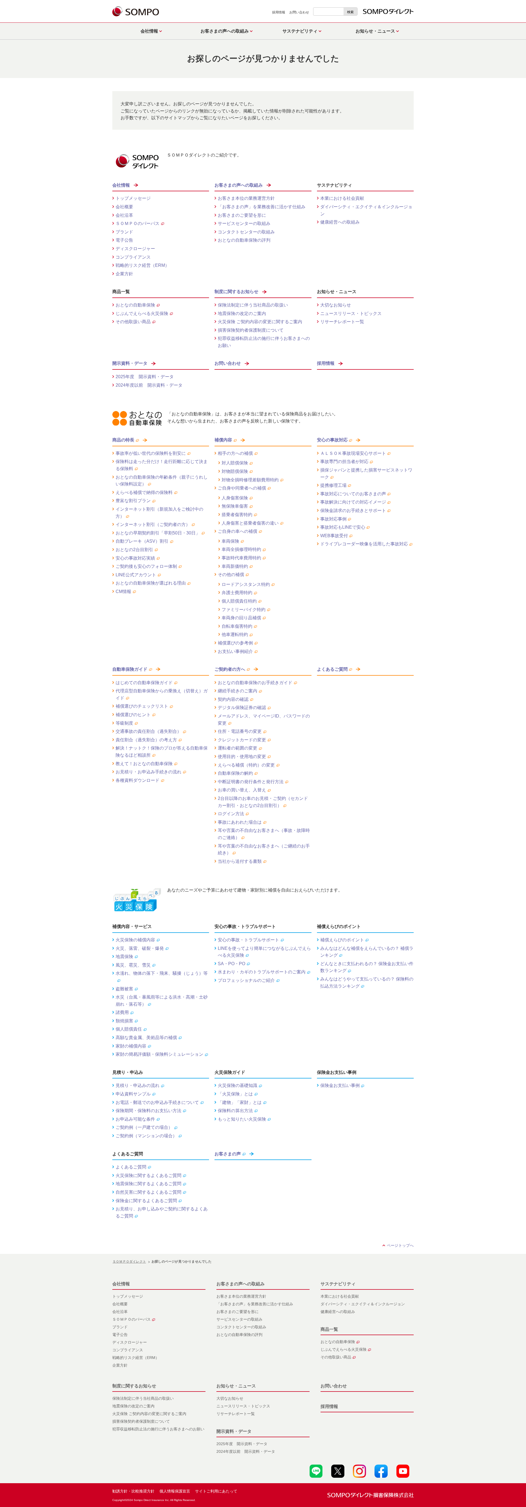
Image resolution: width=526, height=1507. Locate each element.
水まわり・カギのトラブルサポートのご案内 (261, 972)
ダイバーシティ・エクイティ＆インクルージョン (366, 210)
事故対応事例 (333, 519)
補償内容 (223, 440)
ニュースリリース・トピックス (351, 313)
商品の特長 (123, 440)
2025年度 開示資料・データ (145, 376)
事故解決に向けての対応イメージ (353, 502)
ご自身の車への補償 (237, 531)
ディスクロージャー (135, 248)
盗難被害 (124, 989)
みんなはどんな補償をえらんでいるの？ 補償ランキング (366, 952)
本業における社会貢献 (342, 198)
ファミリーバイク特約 (243, 609)
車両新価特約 (235, 566)
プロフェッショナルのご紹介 (246, 980)
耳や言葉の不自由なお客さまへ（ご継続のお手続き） (264, 849)
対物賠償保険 (235, 471)
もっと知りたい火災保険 (242, 1119)
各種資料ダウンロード (137, 780)
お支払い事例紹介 (235, 651)
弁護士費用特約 (237, 592)
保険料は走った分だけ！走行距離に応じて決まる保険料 (162, 465)
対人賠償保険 (235, 463)
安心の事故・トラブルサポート (248, 940)
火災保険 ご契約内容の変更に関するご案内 (260, 321)
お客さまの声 (228, 1154)
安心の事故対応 (332, 440)
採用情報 (278, 12)
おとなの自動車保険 (135, 305)
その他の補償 (231, 574)
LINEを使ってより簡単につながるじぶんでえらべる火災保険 (264, 952)
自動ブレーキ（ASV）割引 (142, 541)
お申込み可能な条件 (135, 1119)
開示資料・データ (129, 363)
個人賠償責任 (129, 1029)
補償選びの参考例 (235, 643)
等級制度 (124, 723)
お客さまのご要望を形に (242, 215)
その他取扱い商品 (133, 321)
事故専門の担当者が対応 (344, 461)
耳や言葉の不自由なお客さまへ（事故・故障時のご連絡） (264, 834)
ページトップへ (400, 1245)
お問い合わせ (299, 12)
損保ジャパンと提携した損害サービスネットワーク (366, 473)
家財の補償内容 (131, 1046)
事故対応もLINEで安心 (342, 527)
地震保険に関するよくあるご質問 (148, 1183)
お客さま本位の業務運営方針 (246, 198)
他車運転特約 (235, 634)
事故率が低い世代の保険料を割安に (151, 453)
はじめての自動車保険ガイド (144, 682)
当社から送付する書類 (240, 861)
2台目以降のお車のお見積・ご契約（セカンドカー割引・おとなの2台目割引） (263, 802)
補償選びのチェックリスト (142, 706)
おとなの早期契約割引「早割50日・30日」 (158, 533)
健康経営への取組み (340, 222)
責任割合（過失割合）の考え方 (146, 739)
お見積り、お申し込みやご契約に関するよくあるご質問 (162, 1212)
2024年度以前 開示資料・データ (149, 385)
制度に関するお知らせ (236, 291)
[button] (150, 31)
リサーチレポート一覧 (342, 321)
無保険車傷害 (235, 506)
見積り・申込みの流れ (137, 1085)
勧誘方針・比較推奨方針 (133, 1491)
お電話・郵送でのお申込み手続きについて (157, 1102)
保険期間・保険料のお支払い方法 (148, 1110)
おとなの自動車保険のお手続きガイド (255, 682)
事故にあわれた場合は (240, 822)
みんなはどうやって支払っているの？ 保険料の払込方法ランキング (366, 982)
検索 (350, 12)
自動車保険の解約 (235, 773)
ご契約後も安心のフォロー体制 (146, 566)
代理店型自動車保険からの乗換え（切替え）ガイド (162, 694)
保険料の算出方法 (235, 1110)
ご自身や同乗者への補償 (242, 488)
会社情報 (121, 185)
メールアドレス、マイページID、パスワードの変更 (264, 719)
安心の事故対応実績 (135, 558)
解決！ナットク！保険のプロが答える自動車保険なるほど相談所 (162, 751)
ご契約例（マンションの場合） (146, 1135)
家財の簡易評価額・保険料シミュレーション (159, 1054)
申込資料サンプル (133, 1094)
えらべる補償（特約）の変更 (246, 765)
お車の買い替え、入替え (242, 790)
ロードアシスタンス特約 (246, 584)
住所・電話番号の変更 (240, 731)
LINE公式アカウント (136, 574)
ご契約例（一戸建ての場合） (144, 1127)
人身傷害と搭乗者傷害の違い (250, 523)
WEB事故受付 (334, 535)
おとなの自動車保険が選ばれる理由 (151, 583)
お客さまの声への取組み (239, 185)
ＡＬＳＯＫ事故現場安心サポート (353, 453)
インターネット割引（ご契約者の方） (153, 524)
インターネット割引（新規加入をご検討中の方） (159, 513)
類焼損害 (124, 1021)
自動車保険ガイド (129, 669)
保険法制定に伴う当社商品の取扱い (253, 305)
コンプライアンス (133, 257)
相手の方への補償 (235, 453)
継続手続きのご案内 (237, 691)
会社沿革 (124, 215)
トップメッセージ (133, 198)
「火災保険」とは (235, 1094)
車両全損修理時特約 (241, 549)
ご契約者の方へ (230, 669)
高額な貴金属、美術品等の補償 (146, 1037)
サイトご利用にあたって (216, 1491)
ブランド (124, 232)
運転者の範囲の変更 (237, 748)
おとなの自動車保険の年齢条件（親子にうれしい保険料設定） (162, 481)
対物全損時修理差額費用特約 (250, 480)
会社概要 (124, 206)
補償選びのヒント (133, 714)
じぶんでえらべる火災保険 (142, 313)
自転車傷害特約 (237, 626)
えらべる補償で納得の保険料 (144, 492)
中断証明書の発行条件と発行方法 (251, 781)
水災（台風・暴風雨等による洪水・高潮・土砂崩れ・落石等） (162, 1000)
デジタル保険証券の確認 (242, 707)
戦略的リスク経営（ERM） (142, 265)
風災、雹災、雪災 (133, 965)
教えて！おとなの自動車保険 (144, 763)
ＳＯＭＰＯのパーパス (137, 223)
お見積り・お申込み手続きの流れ (148, 772)
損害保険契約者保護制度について (251, 330)
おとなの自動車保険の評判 (244, 240)
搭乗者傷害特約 (237, 514)
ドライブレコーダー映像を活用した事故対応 (364, 544)
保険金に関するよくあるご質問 (146, 1200)
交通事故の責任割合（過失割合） (148, 731)
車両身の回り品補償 (241, 617)
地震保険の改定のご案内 (242, 313)
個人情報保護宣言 (174, 1491)
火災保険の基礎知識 (237, 1085)
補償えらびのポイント (342, 940)
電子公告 (124, 240)
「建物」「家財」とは (240, 1102)
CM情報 (123, 591)
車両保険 (230, 541)
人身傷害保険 (235, 498)
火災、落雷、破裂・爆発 (140, 948)
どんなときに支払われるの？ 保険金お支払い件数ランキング (366, 967)
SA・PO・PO (231, 963)
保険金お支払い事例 (340, 1085)
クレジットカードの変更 (242, 739)
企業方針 (124, 273)
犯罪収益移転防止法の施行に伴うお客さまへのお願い (264, 342)
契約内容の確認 (233, 699)
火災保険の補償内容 (135, 940)
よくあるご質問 (332, 669)
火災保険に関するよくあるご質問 (148, 1175)
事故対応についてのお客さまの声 (353, 493)
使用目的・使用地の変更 (242, 756)
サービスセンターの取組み (244, 223)
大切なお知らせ (335, 305)
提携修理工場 (333, 485)
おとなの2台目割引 (134, 549)
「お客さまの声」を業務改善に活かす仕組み (261, 206)
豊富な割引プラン (133, 500)
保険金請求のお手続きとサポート (353, 510)
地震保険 (124, 956)
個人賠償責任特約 (239, 601)
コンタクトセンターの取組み (246, 232)
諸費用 (122, 1012)
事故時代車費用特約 (241, 558)
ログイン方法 (231, 813)
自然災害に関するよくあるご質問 (148, 1192)
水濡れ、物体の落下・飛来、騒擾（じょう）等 (162, 973)
